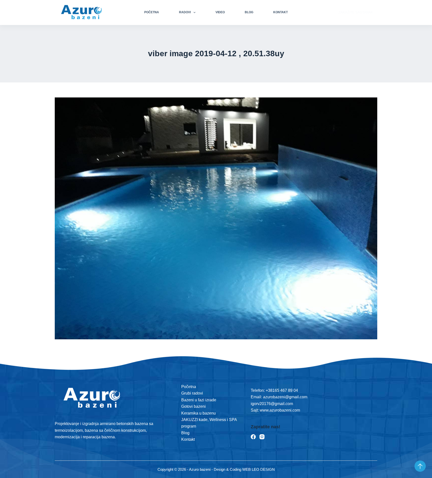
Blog (249, 12)
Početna (151, 12)
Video (220, 12)
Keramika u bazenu (198, 413)
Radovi (185, 12)
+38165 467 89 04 (282, 390)
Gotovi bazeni (193, 406)
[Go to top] (420, 466)
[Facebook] (253, 436)
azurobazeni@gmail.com (285, 397)
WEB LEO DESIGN (258, 469)
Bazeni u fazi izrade (198, 400)
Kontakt (280, 12)
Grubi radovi (192, 393)
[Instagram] (262, 436)
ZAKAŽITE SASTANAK (355, 12)
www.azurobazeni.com (279, 410)
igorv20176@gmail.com (272, 404)
